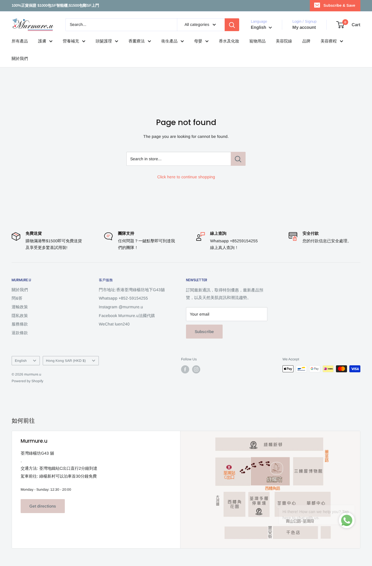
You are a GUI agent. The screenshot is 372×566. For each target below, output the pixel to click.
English (21, 361)
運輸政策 (20, 307)
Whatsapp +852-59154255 (123, 298)
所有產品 (20, 41)
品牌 (306, 41)
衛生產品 (169, 41)
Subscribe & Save (339, 5)
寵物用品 (257, 41)
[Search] (232, 24)
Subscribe (204, 331)
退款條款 (20, 332)
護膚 (42, 41)
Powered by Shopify (27, 381)
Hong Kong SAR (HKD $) (66, 361)
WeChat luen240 (114, 324)
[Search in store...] (238, 159)
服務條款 (20, 324)
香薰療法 (136, 41)
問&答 (17, 298)
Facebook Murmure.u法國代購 (127, 315)
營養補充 (71, 41)
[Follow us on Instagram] (196, 369)
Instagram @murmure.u (121, 307)
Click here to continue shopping (186, 177)
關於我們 (20, 58)
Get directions (42, 506)
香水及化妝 (229, 41)
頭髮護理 (104, 41)
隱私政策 (20, 315)
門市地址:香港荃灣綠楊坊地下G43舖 (132, 289)
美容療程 (329, 41)
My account (304, 27)
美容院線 (284, 41)
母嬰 (198, 41)
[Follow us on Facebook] (185, 369)
